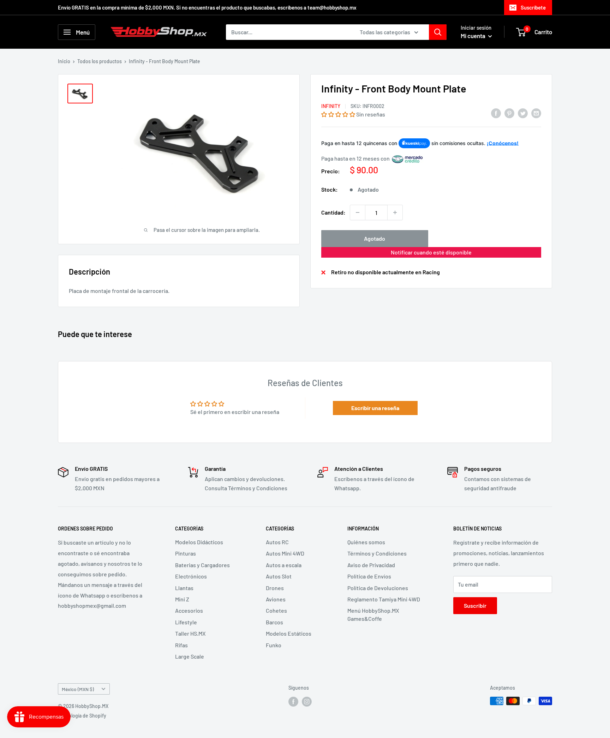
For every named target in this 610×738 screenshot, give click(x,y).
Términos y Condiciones (377, 553)
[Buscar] (438, 32)
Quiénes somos (366, 542)
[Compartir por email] (536, 112)
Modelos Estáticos (288, 633)
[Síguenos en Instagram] (307, 702)
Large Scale (189, 656)
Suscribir (475, 605)
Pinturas (185, 553)
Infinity (330, 106)
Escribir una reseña (375, 407)
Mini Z (182, 599)
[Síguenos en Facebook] (293, 702)
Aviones (276, 599)
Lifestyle (186, 622)
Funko (273, 645)
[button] (338, 114)
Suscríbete (533, 7)
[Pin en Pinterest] (509, 112)
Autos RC (277, 542)
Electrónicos (191, 576)
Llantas (184, 587)
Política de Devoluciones (377, 587)
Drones (275, 587)
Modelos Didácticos (199, 542)
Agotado (374, 238)
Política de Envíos (369, 576)
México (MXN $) (78, 689)
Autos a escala (283, 565)
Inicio (64, 61)
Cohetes (276, 610)
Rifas (181, 645)
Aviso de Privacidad (371, 565)
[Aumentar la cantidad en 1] (395, 212)
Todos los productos (99, 61)
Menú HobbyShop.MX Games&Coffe (373, 614)
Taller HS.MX (190, 633)
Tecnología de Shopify (82, 716)
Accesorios (189, 610)
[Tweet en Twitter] (523, 112)
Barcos (274, 622)
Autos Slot (279, 576)
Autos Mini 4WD (285, 553)
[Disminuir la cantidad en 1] (357, 212)
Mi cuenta (473, 35)
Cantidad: (333, 212)
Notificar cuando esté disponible (431, 252)
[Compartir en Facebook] (496, 112)
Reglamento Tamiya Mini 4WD (383, 599)
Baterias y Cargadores (202, 565)
